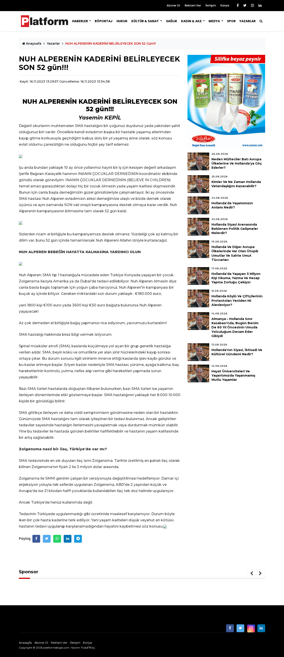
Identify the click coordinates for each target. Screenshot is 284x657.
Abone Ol (173, 5)
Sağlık (171, 21)
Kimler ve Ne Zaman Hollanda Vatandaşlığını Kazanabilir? (236, 184)
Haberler (80, 21)
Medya (215, 21)
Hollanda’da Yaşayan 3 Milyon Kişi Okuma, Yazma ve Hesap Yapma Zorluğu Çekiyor (235, 278)
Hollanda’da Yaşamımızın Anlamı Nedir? (232, 205)
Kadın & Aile (191, 21)
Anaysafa (33, 44)
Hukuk (122, 21)
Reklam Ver (193, 5)
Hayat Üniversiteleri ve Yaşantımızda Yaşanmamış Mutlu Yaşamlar (233, 375)
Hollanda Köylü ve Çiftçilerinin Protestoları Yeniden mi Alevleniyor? (236, 300)
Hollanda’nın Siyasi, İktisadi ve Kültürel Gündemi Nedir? (236, 352)
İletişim (210, 5)
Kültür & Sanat (145, 21)
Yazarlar (247, 21)
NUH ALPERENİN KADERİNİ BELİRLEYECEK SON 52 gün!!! (110, 44)
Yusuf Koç (88, 647)
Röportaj (103, 21)
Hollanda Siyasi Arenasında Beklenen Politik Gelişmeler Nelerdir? (234, 228)
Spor (231, 21)
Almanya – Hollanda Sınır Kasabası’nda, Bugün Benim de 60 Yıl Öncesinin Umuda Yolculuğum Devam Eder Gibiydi (234, 327)
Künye (224, 5)
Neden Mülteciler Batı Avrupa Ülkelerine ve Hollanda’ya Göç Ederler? (236, 163)
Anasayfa (25, 642)
